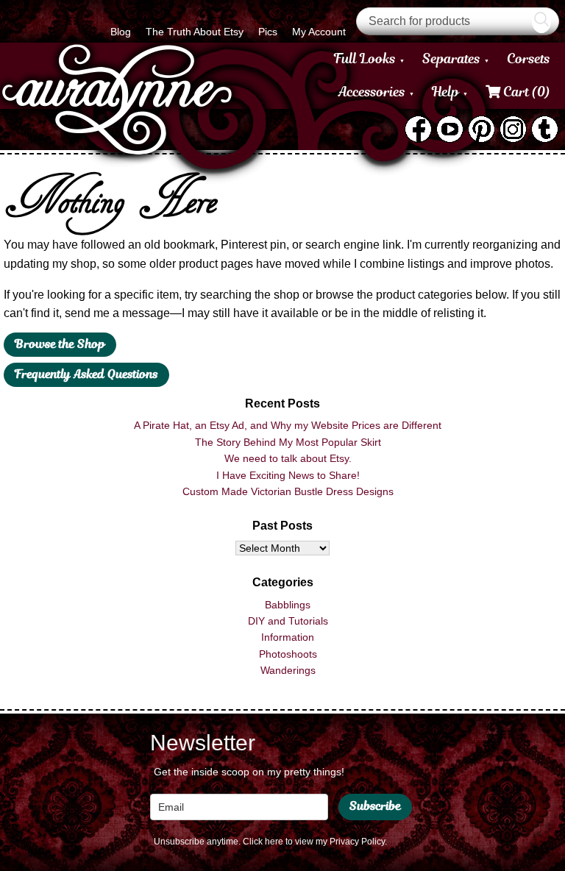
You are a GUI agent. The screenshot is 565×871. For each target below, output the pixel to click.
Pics (267, 32)
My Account (319, 32)
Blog (120, 32)
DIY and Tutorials (288, 621)
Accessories (371, 92)
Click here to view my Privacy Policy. (315, 841)
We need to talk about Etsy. (288, 458)
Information (287, 637)
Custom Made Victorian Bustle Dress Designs (288, 491)
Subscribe (375, 805)
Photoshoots (288, 654)
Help (445, 92)
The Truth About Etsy (195, 32)
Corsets (528, 58)
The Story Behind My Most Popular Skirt (288, 442)
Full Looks (365, 58)
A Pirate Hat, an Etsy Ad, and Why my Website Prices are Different (287, 425)
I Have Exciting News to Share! (288, 475)
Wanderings (288, 670)
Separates (451, 58)
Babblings (287, 605)
